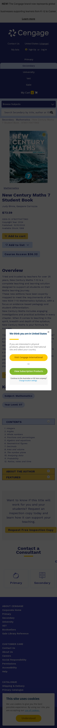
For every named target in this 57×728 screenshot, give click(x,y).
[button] (48, 332)
